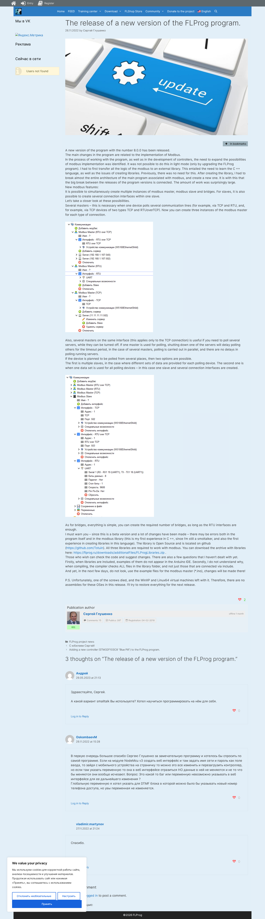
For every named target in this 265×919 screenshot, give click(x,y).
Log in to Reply (80, 716)
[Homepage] (13, 3)
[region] (47, 884)
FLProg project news (81, 641)
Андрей (82, 673)
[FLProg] (18, 11)
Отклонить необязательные (34, 896)
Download (111, 11)
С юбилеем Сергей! (82, 645)
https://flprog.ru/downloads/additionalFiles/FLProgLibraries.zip (119, 552)
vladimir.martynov (90, 824)
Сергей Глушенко (97, 614)
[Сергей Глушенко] (73, 618)
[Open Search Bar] (216, 11)
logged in (91, 895)
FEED (71, 11)
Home (61, 11)
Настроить (69, 896)
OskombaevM (86, 737)
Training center (88, 11)
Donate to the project (180, 11)
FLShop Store (133, 11)
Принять (47, 903)
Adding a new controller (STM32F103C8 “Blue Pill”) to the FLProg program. (114, 649)
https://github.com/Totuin (84, 548)
